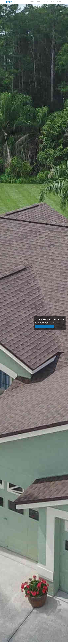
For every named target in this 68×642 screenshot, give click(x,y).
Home (27, 1)
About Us (32, 1)
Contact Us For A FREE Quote (44, 326)
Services (38, 1)
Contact (59, 1)
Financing (53, 1)
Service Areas (45, 1)
